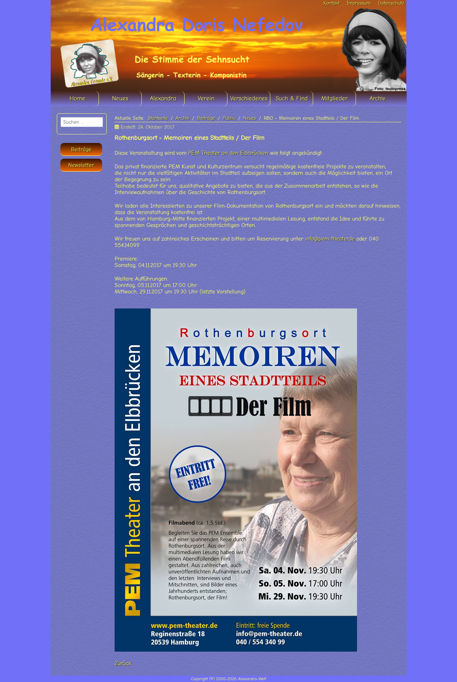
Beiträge (81, 149)
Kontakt (331, 3)
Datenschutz (391, 3)
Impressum (359, 3)
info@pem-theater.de (330, 239)
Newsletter (81, 165)
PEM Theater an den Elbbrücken (228, 153)
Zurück (123, 663)
